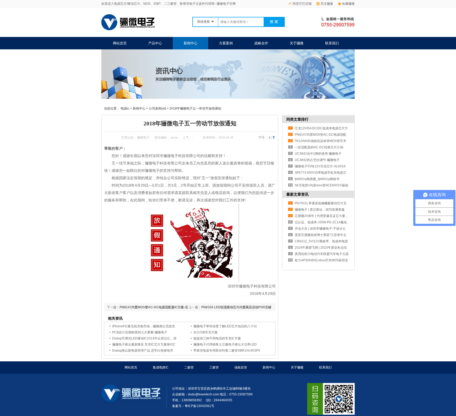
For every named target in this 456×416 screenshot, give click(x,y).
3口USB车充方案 (205, 332)
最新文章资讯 (297, 194)
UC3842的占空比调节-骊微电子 (317, 160)
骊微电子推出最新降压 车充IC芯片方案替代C (143, 344)
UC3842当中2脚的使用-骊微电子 (318, 153)
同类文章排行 (297, 119)
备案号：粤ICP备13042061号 (193, 406)
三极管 (214, 367)
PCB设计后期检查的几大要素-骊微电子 (139, 332)
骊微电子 (143, 137)
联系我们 (332, 43)
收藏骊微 (348, 4)
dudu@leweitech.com (203, 394)
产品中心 (155, 43)
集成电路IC (161, 367)
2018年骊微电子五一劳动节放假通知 (195, 108)
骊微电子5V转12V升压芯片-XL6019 (320, 166)
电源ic (125, 108)
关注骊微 (326, 4)
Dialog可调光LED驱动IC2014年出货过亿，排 (144, 338)
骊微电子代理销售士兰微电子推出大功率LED (225, 344)
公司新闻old (157, 108)
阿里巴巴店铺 (302, 4)
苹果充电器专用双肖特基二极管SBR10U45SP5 (226, 350)
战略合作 (261, 43)
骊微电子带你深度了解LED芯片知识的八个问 (225, 326)
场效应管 (240, 367)
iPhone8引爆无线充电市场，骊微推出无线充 (143, 326)
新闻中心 (190, 43)
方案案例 (226, 43)
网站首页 (120, 43)
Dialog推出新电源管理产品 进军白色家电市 (142, 350)
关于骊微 (296, 43)
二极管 (189, 367)
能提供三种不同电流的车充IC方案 (217, 338)
